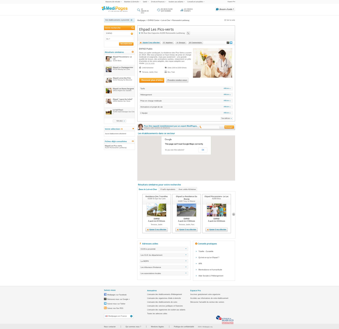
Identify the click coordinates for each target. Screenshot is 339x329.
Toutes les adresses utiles (157, 314)
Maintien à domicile (131, 2)
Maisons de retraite (113, 2)
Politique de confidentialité (184, 327)
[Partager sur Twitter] (231, 43)
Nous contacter (110, 327)
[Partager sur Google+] (228, 43)
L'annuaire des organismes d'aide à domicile (164, 298)
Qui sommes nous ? (133, 327)
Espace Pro (231, 1)
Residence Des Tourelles (157, 196)
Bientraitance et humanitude (210, 270)
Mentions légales (157, 327)
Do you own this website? (174, 150)
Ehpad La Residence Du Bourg (186, 197)
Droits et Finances (157, 2)
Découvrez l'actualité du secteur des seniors (207, 302)
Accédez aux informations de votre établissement (209, 298)
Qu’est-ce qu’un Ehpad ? (209, 257)
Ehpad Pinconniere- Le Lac (217, 196)
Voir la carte (230, 20)
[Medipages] (114, 9)
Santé (145, 2)
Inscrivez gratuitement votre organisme (205, 294)
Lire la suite (150, 63)
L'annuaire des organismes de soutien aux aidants (166, 310)
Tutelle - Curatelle (206, 251)
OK (203, 150)
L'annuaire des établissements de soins (162, 302)
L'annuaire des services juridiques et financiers (165, 306)
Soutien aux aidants (176, 2)
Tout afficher (225, 118)
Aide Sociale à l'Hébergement (211, 276)
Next (233, 214)
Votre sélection (113, 129)
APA (200, 263)
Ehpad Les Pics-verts (116, 146)
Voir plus (119, 121)
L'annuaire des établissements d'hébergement (164, 294)
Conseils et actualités (195, 2)
